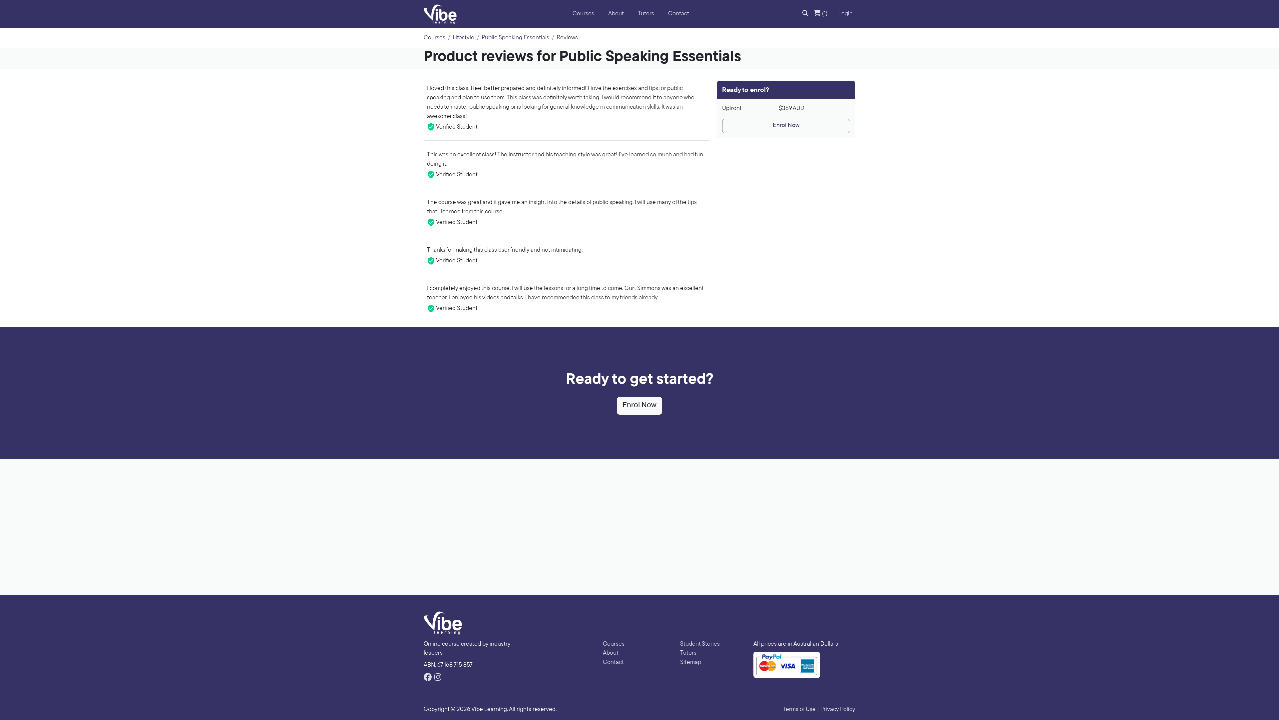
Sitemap (690, 663)
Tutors (646, 14)
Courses (583, 14)
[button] (805, 14)
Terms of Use (799, 710)
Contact (678, 14)
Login (845, 14)
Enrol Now (786, 126)
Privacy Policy (837, 710)
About (616, 14)
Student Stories (700, 644)
